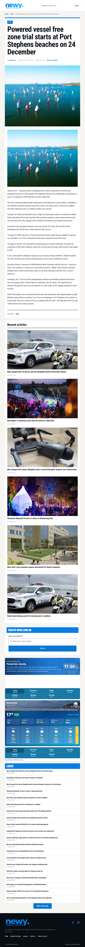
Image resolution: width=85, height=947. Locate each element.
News (12, 14)
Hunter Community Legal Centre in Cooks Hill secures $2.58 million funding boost (32, 838)
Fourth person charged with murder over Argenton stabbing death (27, 864)
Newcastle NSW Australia (72, 944)
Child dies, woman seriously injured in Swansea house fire (25, 871)
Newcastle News (16, 936)
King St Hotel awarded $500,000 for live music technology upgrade (27, 824)
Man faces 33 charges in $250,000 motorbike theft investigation (26, 878)
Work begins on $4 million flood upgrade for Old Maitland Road (26, 884)
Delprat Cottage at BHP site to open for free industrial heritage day (27, 891)
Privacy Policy (42, 936)
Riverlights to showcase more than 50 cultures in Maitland (25, 778)
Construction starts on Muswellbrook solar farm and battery (25, 851)
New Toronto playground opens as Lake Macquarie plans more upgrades (29, 898)
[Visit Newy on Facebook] (73, 922)
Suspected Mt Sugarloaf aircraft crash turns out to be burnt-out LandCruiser (30, 831)
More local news (42, 906)
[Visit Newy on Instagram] (78, 922)
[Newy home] (14, 6)
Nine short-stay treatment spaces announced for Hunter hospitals (27, 798)
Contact (32, 936)
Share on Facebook (52, 60)
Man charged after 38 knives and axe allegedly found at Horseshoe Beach (30, 771)
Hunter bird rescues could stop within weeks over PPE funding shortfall (29, 811)
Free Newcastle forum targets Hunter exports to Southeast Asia (26, 858)
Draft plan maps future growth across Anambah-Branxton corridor (27, 818)
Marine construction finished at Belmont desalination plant (25, 844)
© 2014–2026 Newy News (11, 944)
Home (6, 936)
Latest (6, 14)
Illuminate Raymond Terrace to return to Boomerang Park (24, 791)
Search (42, 648)
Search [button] (25, 936)
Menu (77, 6)
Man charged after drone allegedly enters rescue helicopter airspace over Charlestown (34, 784)
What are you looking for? (16, 636)
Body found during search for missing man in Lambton (23, 804)
